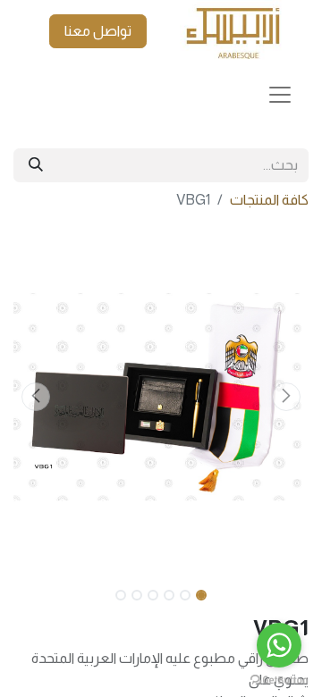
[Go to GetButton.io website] (279, 679)
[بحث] (35, 165)
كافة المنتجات (269, 199)
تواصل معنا (97, 30)
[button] (287, 396)
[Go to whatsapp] (279, 645)
